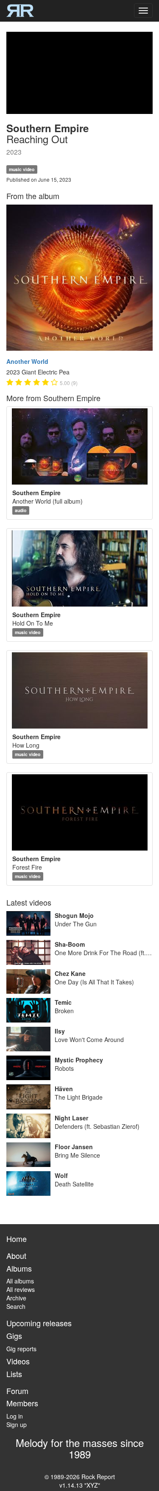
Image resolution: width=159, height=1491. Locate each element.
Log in (14, 1416)
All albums (20, 1281)
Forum (17, 1390)
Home (16, 1238)
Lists (14, 1373)
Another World (27, 361)
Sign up (16, 1424)
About (16, 1255)
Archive (16, 1298)
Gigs (14, 1335)
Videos (18, 1360)
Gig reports (21, 1348)
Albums (19, 1268)
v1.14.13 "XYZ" (79, 1485)
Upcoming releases (39, 1322)
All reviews (20, 1289)
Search (15, 1306)
